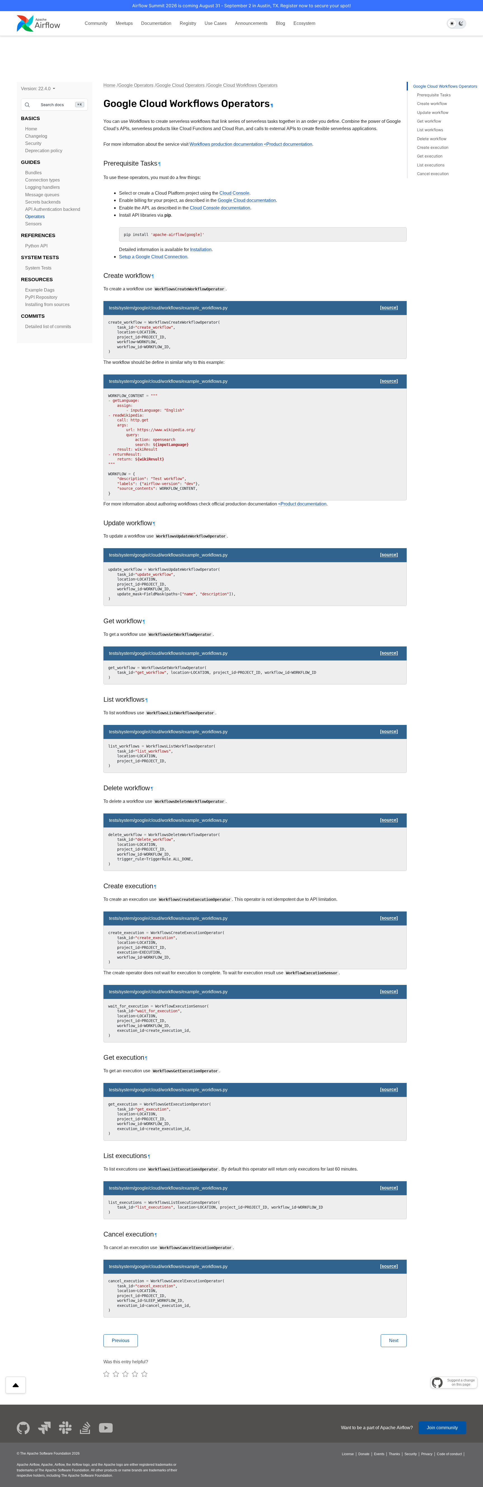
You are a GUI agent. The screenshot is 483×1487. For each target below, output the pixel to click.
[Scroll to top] (16, 1385)
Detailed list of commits (48, 326)
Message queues (42, 194)
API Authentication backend (52, 209)
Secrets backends (43, 202)
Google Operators (135, 85)
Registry (188, 23)
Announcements (251, 23)
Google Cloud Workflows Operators (242, 85)
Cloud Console (234, 193)
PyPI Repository (41, 297)
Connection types (42, 180)
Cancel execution (433, 173)
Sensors (33, 223)
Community (96, 23)
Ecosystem (304, 23)
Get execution (429, 156)
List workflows (430, 129)
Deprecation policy (43, 150)
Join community (442, 1427)
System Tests (38, 268)
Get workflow (429, 121)
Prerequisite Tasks (434, 94)
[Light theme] (452, 23)
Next (393, 1340)
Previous (120, 1340)
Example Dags (40, 290)
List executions (430, 165)
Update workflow (432, 112)
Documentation (156, 23)
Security (33, 143)
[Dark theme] (461, 23)
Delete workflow (431, 138)
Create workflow (432, 103)
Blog (280, 23)
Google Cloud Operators (180, 85)
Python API (36, 246)
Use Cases (216, 23)
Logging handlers (42, 187)
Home (31, 129)
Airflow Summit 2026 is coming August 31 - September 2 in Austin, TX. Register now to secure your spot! (241, 6)
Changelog (36, 136)
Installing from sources (47, 304)
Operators (35, 216)
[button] (38, 88)
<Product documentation (302, 504)
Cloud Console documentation (220, 208)
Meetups (124, 23)
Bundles (33, 172)
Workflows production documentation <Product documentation (251, 144)
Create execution (432, 147)
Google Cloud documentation (247, 200)
